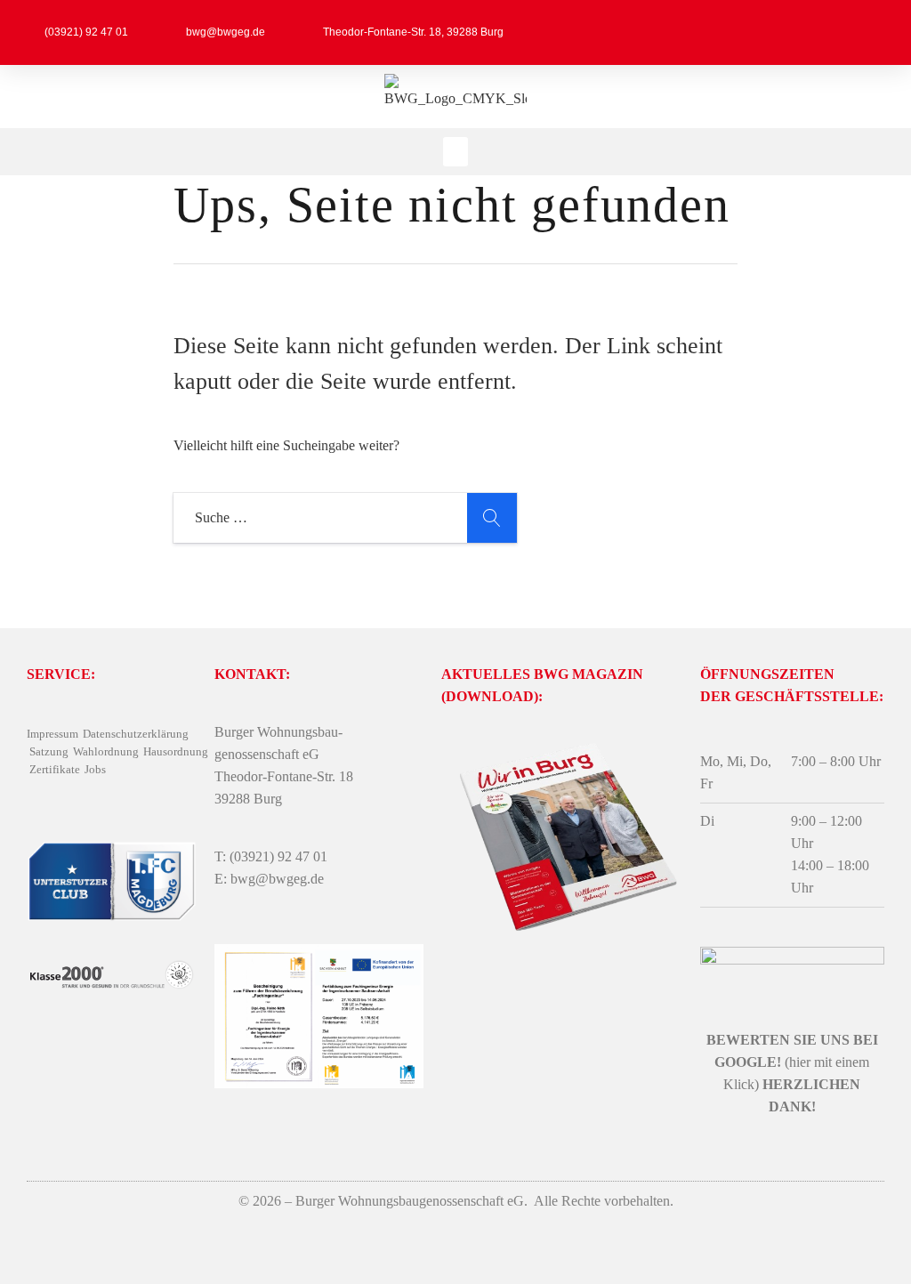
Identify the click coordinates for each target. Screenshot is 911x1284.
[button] (455, 151)
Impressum (52, 733)
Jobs (95, 769)
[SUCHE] (492, 518)
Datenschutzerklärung (136, 733)
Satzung (49, 751)
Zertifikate (54, 769)
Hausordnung (175, 751)
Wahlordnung (106, 751)
